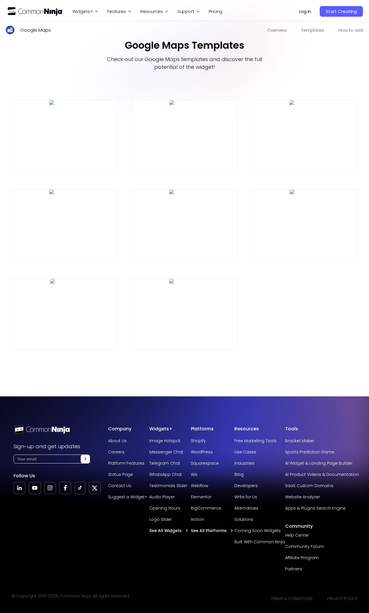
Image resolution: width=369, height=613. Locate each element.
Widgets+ (82, 11)
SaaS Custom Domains (309, 486)
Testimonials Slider (168, 486)
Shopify (198, 441)
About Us (117, 441)
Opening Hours (164, 508)
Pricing (215, 11)
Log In (305, 11)
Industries (244, 463)
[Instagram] (50, 488)
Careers (116, 452)
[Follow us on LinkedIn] (19, 488)
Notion (197, 519)
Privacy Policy (342, 598)
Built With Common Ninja (259, 542)
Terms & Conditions (291, 598)
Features (116, 11)
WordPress (202, 452)
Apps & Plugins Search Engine (315, 508)
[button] (85, 459)
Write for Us (245, 497)
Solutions (243, 519)
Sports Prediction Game (309, 452)
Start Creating (341, 11)
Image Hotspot (164, 441)
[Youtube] (35, 488)
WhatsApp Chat (165, 474)
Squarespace (205, 463)
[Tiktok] (80, 488)
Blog (239, 474)
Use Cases (245, 452)
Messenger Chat (166, 452)
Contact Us (119, 486)
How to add (350, 30)
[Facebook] (65, 488)
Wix (194, 474)
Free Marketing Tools (255, 441)
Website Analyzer (302, 497)
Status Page (120, 474)
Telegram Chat (164, 463)
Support (185, 11)
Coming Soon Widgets (257, 530)
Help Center (297, 535)
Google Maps (35, 30)
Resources (246, 428)
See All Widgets (165, 530)
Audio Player (162, 497)
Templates (312, 30)
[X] (95, 488)
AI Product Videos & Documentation (322, 474)
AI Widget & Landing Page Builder (319, 463)
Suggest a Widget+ (127, 497)
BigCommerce (206, 508)
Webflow (199, 486)
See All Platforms (209, 530)
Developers (246, 486)
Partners (293, 569)
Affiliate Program (302, 558)
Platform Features (126, 463)
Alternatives (246, 508)
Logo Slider (160, 519)
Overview (277, 30)
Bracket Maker (299, 441)
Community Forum (304, 546)
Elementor (201, 497)
